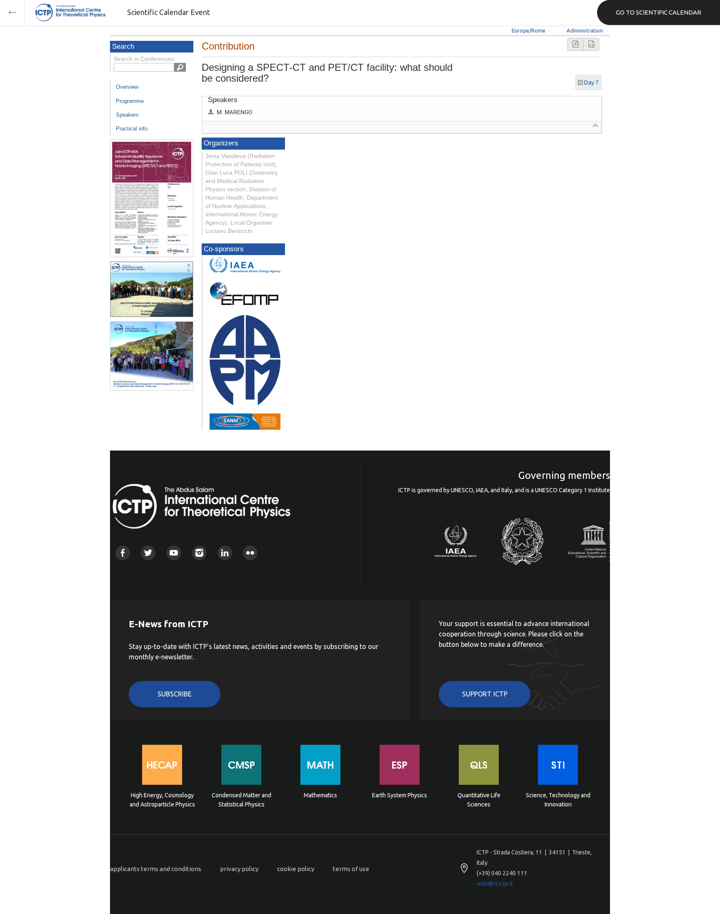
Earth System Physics (399, 795)
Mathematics (320, 795)
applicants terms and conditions (155, 868)
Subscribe (175, 694)
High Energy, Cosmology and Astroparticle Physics (162, 800)
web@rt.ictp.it (495, 883)
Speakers (127, 115)
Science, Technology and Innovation (558, 800)
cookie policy (295, 868)
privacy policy (239, 868)
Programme (130, 101)
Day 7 (591, 82)
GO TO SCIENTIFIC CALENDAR (658, 12)
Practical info (132, 128)
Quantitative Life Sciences (479, 800)
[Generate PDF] (575, 44)
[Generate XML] (591, 44)
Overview (127, 87)
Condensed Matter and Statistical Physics (241, 800)
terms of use (351, 868)
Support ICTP (485, 694)
